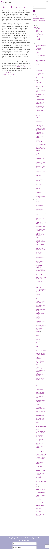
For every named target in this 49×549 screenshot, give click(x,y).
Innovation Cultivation (40, 470)
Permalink (5, 76)
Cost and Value (39, 82)
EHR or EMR (38, 499)
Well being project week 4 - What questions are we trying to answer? (41, 348)
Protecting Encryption (40, 55)
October (38, 43)
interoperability (39, 18)
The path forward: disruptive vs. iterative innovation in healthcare (40, 344)
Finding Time (38, 32)
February (38, 117)
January (38, 150)
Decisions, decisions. (40, 487)
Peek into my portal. (40, 501)
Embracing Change (39, 512)
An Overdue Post (39, 86)
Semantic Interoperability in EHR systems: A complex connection (41, 278)
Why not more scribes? (40, 53)
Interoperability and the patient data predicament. (40, 322)
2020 (36, 27)
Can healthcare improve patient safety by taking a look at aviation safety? (41, 400)
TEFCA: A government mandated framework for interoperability (41, 191)
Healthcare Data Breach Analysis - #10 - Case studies (40, 163)
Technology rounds (40, 224)
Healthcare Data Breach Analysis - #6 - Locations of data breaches (41, 183)
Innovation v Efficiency (40, 76)
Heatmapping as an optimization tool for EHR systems (41, 159)
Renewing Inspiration (40, 498)
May (37, 88)
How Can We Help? (39, 34)
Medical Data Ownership (40, 100)
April (37, 486)
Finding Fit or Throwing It (41, 509)
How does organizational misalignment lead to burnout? (41, 316)
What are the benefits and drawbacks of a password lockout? (40, 204)
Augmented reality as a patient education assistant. (40, 374)
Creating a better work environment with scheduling (40, 302)
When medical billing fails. (41, 481)
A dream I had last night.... (41, 489)
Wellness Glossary (39, 287)
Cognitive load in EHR (40, 405)
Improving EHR (39, 281)
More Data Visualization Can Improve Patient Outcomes (40, 473)
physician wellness (39, 20)
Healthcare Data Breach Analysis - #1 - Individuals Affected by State (41, 222)
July (37, 80)
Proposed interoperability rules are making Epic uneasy (41, 156)
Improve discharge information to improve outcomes (40, 440)
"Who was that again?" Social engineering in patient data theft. (40, 378)
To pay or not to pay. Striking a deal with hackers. (40, 387)
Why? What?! (38, 511)
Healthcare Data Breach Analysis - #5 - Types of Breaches (41, 187)
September (38, 57)
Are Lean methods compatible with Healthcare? (39, 357)
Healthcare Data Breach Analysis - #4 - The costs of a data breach (41, 208)
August (38, 68)
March (37, 96)
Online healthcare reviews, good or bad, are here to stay (41, 338)
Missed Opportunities (40, 58)
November (38, 36)
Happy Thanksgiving (40, 244)
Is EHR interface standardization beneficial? (39, 123)
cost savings (11, 74)
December (38, 28)
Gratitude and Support (40, 94)
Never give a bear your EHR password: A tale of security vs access (41, 106)
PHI (39, 16)
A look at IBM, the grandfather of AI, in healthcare (40, 133)
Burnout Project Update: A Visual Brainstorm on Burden (41, 334)
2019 (36, 199)
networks (7, 72)
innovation (35, 18)
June (37, 383)
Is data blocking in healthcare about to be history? (40, 309)
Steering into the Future (40, 92)
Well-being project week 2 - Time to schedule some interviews (41, 361)
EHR (34, 16)
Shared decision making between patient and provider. (40, 393)
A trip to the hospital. (40, 490)
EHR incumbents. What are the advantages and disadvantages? (40, 129)
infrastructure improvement (15, 72)
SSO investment (21, 66)
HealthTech (37, 16)
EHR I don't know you (40, 505)
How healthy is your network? (15, 7)
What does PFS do (39, 368)
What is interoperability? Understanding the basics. (41, 290)
